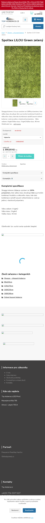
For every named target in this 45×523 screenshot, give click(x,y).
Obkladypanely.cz (8, 456)
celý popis (17, 124)
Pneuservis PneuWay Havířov (12, 452)
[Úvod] (10, 19)
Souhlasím (29, 510)
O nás (8, 373)
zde (32, 518)
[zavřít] (42, 2)
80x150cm (8, 282)
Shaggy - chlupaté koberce (15, 33)
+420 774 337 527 (8, 12)
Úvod (3, 33)
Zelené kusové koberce (13, 297)
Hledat (38, 26)
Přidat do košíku (25, 156)
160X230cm (8, 290)
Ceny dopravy (11, 375)
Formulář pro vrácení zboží (15, 380)
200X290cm (8, 294)
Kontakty (9, 383)
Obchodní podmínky (13, 378)
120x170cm (8, 286)
